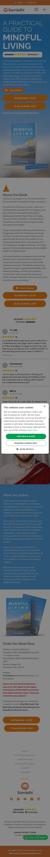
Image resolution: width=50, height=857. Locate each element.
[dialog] (25, 428)
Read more (32, 430)
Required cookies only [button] (26, 443)
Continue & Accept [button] (26, 436)
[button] (25, 449)
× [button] (44, 406)
